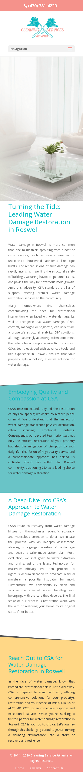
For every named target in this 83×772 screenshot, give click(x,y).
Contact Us (55, 768)
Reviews (35, 768)
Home (19, 768)
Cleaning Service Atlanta (50, 755)
